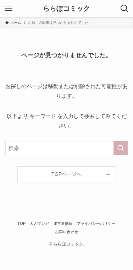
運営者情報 (63, 223)
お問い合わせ (66, 232)
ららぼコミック (66, 8)
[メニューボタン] (8, 8)
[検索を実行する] (120, 148)
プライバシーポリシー (96, 223)
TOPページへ (66, 174)
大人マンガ (39, 223)
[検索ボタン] (124, 8)
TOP (21, 223)
